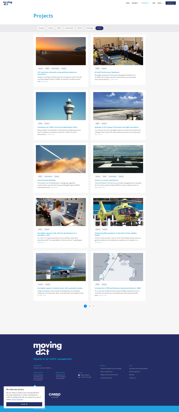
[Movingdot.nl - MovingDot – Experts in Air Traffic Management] (7, 3)
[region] (24, 397)
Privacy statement (17, 399)
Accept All (24, 404)
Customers (144, 3)
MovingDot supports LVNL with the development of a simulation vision (57, 234)
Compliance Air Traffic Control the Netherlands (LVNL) (57, 127)
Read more (45, 81)
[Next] (93, 306)
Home (128, 3)
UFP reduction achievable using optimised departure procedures (57, 73)
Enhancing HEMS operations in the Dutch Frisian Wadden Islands (116, 234)
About (159, 3)
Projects (99, 28)
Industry (79, 28)
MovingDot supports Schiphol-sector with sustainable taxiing (59, 288)
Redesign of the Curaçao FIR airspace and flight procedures (117, 127)
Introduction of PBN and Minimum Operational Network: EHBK (118, 288)
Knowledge (89, 28)
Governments (69, 28)
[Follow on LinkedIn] (35, 386)
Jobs (154, 3)
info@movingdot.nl (85, 375)
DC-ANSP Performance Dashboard (107, 72)
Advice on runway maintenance (106, 180)
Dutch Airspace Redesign (46, 180)
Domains (134, 3)
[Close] (43, 388)
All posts (41, 28)
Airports (50, 28)
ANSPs (59, 28)
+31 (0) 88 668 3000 (85, 377)
